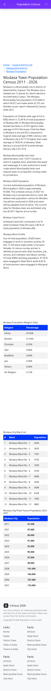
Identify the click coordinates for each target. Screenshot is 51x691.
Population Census (28, 4)
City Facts (32, 649)
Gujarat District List (22, 64)
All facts (31, 631)
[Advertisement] (25, 36)
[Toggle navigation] (46, 4)
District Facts (34, 640)
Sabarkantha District (16, 68)
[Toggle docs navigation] (4, 4)
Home (6, 64)
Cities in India (10, 644)
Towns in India (10, 649)
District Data (9, 640)
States (6, 636)
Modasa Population (16, 71)
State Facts (32, 636)
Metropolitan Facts (37, 644)
